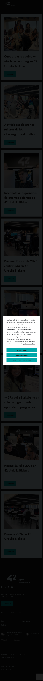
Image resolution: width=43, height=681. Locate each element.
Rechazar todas (22, 355)
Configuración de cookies (22, 360)
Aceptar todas (22, 350)
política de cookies (29, 344)
